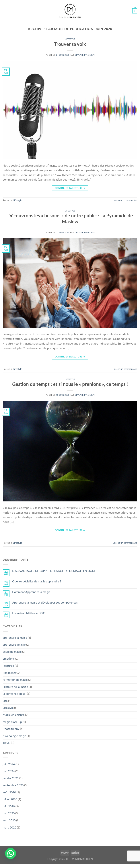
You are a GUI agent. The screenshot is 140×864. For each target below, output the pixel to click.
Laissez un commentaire (124, 200)
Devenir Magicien (84, 55)
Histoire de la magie (15, 686)
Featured (8, 665)
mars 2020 (9, 827)
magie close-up (12, 722)
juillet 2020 (10, 799)
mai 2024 (9, 771)
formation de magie (15, 679)
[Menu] (5, 10)
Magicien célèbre (13, 714)
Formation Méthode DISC (28, 613)
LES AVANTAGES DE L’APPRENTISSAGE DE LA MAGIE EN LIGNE (54, 571)
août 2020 (9, 792)
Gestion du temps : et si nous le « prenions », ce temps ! (70, 384)
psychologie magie (14, 736)
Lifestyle (70, 39)
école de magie (12, 651)
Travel (6, 743)
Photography (11, 728)
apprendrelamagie (14, 644)
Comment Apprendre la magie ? (32, 592)
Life (5, 700)
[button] (10, 853)
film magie (9, 672)
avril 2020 (9, 820)
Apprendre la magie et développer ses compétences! (45, 602)
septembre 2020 (13, 785)
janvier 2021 (11, 778)
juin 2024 (9, 764)
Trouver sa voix (70, 44)
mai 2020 (9, 813)
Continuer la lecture (70, 188)
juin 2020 (9, 806)
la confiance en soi (14, 693)
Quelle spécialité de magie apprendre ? (36, 581)
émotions (9, 658)
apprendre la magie (15, 637)
